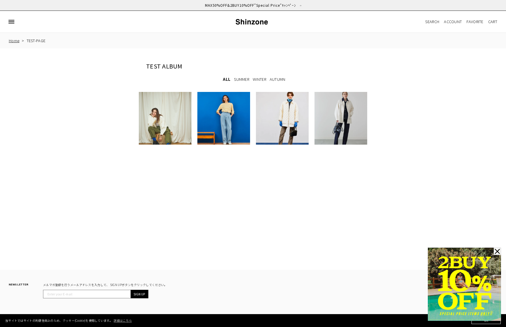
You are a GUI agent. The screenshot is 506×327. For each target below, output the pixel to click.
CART (492, 21)
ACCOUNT (453, 21)
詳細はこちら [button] (123, 320)
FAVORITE (474, 21)
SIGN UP (139, 294)
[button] (11, 22)
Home (14, 40)
